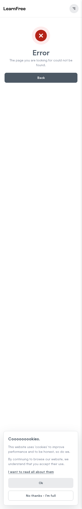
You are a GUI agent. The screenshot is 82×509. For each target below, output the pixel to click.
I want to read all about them (31, 472)
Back (41, 78)
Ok (41, 483)
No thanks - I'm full (41, 495)
